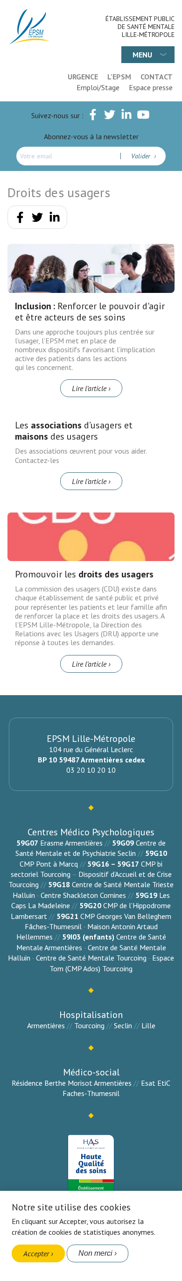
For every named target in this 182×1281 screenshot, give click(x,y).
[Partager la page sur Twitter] (37, 219)
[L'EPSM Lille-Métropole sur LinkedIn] (126, 116)
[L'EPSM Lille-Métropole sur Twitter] (109, 116)
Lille (148, 1025)
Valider (141, 156)
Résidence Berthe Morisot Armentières (72, 1083)
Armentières (46, 1025)
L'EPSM (119, 76)
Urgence (83, 76)
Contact (156, 76)
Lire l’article (89, 388)
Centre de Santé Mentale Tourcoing (91, 957)
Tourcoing (89, 1025)
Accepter (36, 1253)
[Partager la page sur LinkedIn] (54, 219)
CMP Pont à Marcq (49, 863)
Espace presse (151, 87)
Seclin (123, 1025)
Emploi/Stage (98, 87)
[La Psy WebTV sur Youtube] (143, 116)
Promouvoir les (84, 574)
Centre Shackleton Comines (83, 895)
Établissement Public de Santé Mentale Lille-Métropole (140, 26)
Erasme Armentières (71, 842)
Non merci (95, 1253)
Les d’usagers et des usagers (74, 430)
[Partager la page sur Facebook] (20, 219)
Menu (142, 54)
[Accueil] (29, 26)
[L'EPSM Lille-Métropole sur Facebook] (92, 116)
